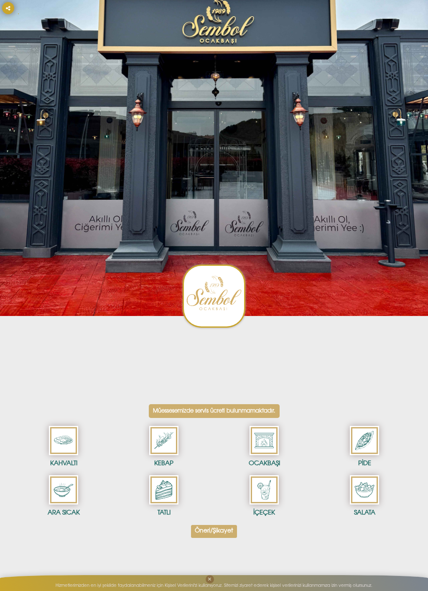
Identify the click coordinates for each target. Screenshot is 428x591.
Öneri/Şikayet (214, 531)
